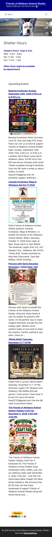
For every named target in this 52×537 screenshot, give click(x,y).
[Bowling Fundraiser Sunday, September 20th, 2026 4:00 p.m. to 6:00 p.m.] (22, 134)
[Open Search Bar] (46, 14)
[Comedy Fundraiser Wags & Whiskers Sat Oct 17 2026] (22, 222)
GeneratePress (30, 533)
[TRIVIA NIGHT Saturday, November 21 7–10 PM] (26, 378)
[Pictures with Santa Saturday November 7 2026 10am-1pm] (22, 304)
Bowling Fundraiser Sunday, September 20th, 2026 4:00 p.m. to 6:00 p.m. (25, 94)
